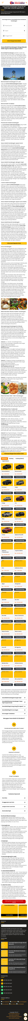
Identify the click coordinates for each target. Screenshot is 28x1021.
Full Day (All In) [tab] (20, 458)
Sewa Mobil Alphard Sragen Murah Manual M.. (17, 943)
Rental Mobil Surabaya (14, 1013)
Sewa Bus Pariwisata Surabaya (14, 1016)
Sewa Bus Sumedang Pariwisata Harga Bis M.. (17, 968)
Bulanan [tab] (4, 458)
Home (2, 10)
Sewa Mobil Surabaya (14, 1018)
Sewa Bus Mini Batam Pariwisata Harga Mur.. (17, 951)
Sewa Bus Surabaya (14, 1015)
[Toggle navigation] (3, 3)
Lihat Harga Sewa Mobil (14, 41)
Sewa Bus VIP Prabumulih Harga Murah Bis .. (17, 960)
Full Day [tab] (11, 458)
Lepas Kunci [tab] (5, 461)
